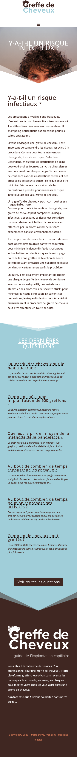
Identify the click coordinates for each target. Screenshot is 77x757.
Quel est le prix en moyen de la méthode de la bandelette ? (38, 435)
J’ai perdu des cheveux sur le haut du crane (36, 365)
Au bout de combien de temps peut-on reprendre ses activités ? (38, 503)
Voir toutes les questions (38, 582)
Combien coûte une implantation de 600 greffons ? (37, 400)
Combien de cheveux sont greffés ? (33, 537)
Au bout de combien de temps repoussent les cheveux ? (38, 468)
